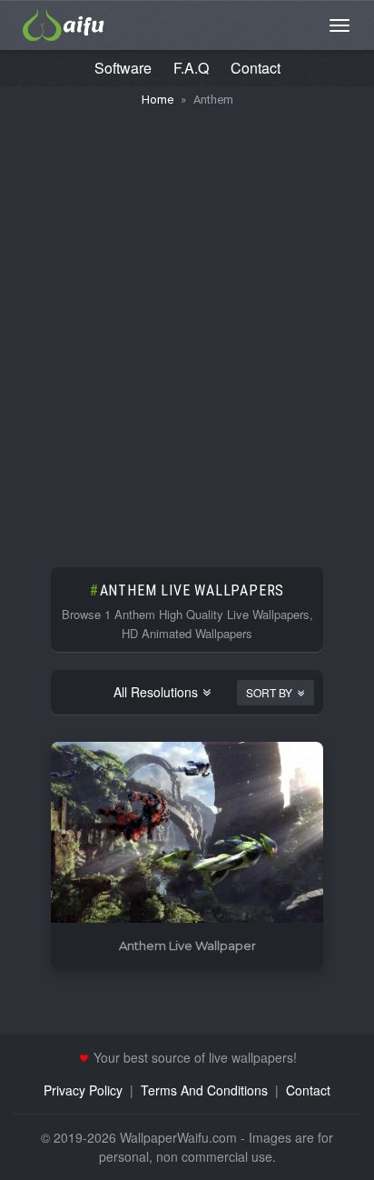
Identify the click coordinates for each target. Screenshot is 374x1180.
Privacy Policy (83, 1090)
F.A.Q (191, 67)
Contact (255, 67)
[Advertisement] (187, 328)
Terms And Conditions (204, 1090)
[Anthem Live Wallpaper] (187, 833)
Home (157, 99)
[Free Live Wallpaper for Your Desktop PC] (63, 23)
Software (123, 67)
